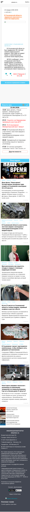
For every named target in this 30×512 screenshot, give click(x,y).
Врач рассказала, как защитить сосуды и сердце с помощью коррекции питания (13, 268)
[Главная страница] (14, 2)
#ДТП (8, 223)
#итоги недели (15, 223)
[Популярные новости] (27, 105)
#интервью (11, 264)
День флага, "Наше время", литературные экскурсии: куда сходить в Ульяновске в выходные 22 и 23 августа (14, 185)
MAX (15, 74)
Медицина (4, 262)
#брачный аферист (6, 344)
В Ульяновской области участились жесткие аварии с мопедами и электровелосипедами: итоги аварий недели (14, 227)
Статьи (14, 180)
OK (21, 76)
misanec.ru (4, 448)
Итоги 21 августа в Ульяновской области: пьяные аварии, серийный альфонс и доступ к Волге (14, 307)
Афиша (3, 180)
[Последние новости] (23, 105)
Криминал (9, 341)
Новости (9, 180)
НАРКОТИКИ (8, 44)
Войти (27, 2)
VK (18, 76)
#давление (4, 264)
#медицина (17, 264)
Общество (21, 341)
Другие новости (15, 152)
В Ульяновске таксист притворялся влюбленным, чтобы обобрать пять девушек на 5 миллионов (14, 348)
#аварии (4, 223)
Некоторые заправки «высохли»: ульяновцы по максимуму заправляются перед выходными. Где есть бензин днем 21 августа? (14, 388)
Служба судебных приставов (8, 504)
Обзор (21, 220)
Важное (3, 341)
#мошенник (15, 344)
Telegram (21, 74)
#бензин (4, 383)
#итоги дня (4, 303)
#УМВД (21, 344)
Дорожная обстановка (7, 220)
